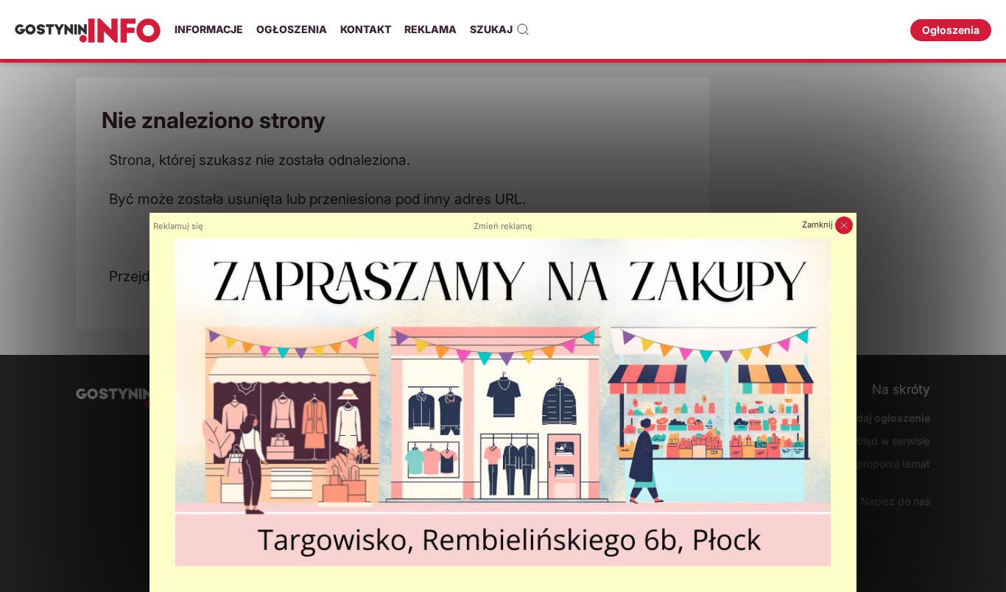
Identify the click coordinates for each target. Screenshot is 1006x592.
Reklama (430, 29)
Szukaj (491, 29)
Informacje (209, 29)
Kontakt (365, 29)
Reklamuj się (178, 226)
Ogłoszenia (291, 29)
